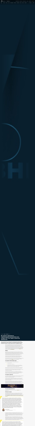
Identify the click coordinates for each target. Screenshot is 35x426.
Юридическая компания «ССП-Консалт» (10, 410)
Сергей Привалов (7, 409)
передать (13, 359)
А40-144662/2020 (12, 349)
